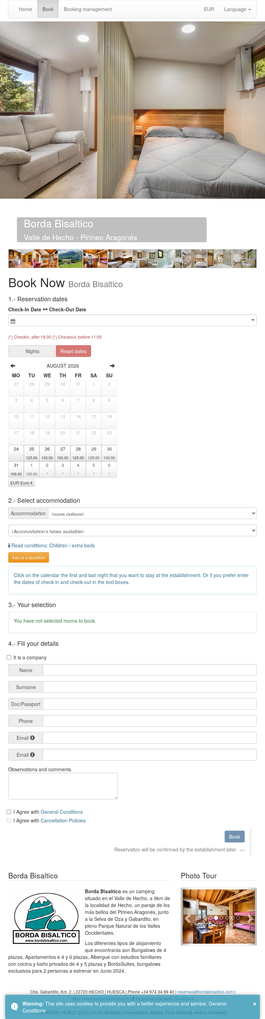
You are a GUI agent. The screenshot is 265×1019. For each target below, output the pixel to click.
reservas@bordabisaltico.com (205, 991)
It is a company (30, 657)
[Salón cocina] (20, 258)
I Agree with (27, 811)
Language (236, 9)
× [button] (255, 1003)
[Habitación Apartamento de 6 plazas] (120, 258)
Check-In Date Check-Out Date (47, 309)
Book (47, 9)
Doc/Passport (25, 703)
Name (25, 670)
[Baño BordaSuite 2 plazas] (169, 258)
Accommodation (28, 513)
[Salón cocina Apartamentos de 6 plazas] (95, 258)
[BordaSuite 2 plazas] (144, 258)
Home (25, 9)
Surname (26, 687)
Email (23, 737)
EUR (209, 9)
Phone (26, 720)
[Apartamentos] (70, 258)
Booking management (88, 9)
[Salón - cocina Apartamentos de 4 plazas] (45, 258)
